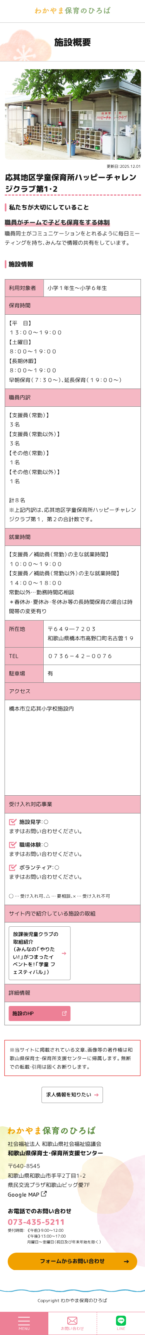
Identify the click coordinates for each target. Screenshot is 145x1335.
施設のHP (23, 1013)
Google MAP (24, 1194)
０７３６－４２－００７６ (80, 656)
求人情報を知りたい (68, 1094)
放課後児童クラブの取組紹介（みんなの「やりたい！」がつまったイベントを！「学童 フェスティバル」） (35, 953)
